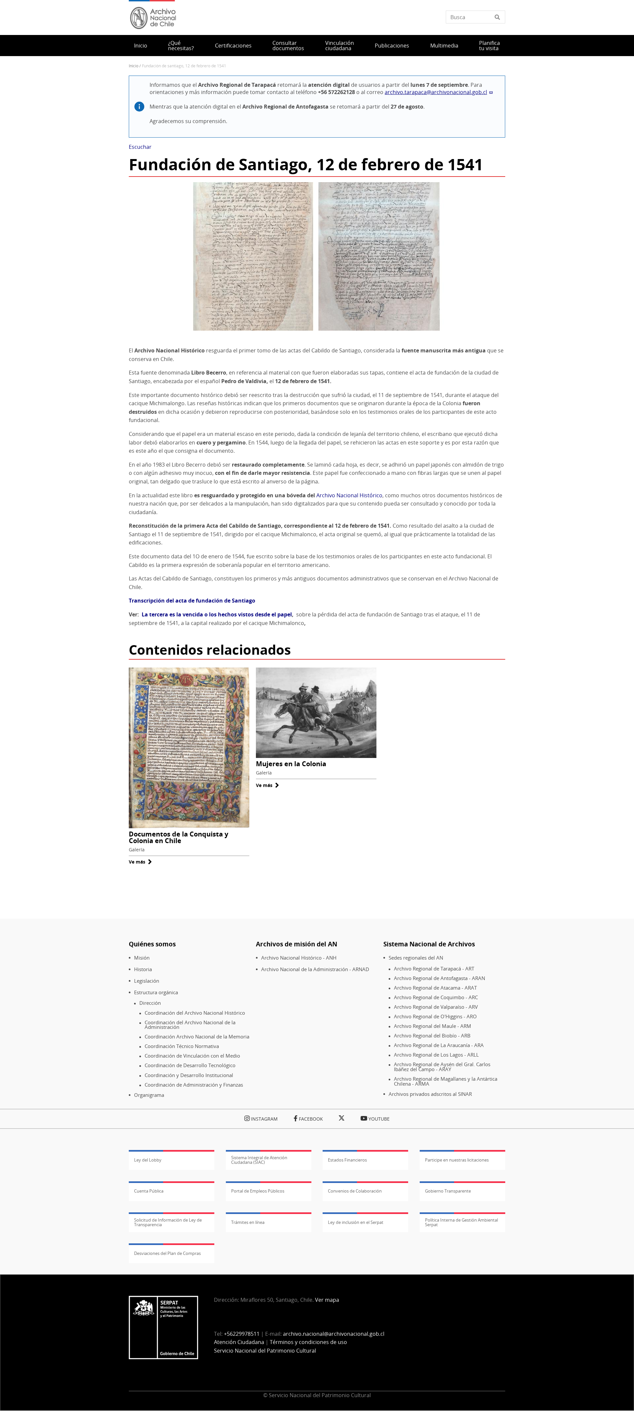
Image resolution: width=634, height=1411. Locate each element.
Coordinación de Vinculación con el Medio (192, 1055)
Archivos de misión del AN (296, 944)
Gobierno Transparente (448, 1191)
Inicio (140, 45)
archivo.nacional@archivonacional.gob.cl (333, 1333)
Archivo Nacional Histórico (349, 495)
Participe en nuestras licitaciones (457, 1160)
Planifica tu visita (489, 45)
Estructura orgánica (156, 992)
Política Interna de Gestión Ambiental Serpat (461, 1222)
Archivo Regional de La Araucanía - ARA (439, 1045)
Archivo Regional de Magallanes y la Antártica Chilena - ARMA (445, 1081)
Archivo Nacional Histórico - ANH (298, 958)
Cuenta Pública (148, 1191)
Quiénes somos (152, 944)
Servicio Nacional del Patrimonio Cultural (265, 1350)
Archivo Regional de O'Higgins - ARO (435, 1016)
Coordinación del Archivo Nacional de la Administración (190, 1025)
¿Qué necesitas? (181, 45)
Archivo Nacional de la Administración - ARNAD (315, 969)
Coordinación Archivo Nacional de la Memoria (197, 1036)
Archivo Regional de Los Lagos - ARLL (436, 1054)
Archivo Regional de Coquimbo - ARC (436, 997)
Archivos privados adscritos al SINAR (430, 1094)
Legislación (146, 981)
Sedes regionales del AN (416, 958)
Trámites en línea (247, 1222)
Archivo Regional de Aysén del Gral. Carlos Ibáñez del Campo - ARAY (442, 1066)
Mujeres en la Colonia (291, 763)
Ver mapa (327, 1299)
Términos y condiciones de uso (308, 1342)
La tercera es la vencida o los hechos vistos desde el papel (217, 614)
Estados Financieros (347, 1160)
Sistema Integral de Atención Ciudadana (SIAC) (259, 1160)
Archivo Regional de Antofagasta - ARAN (439, 978)
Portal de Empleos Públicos (257, 1191)
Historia (143, 969)
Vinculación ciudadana (339, 45)
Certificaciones (233, 45)
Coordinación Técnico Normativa (182, 1046)
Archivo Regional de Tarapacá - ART (434, 968)
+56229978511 (242, 1333)
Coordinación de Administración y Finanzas (194, 1084)
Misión (142, 958)
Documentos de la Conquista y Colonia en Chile (178, 837)
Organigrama (149, 1095)
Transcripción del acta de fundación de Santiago (192, 600)
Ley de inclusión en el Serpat (355, 1222)
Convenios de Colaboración (355, 1191)
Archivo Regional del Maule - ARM (432, 1026)
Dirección (150, 1003)
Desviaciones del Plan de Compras (167, 1253)
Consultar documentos (288, 45)
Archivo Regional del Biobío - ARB (432, 1035)
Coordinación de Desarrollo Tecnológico (190, 1065)
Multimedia (444, 45)
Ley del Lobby (147, 1160)
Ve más (140, 862)
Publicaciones (392, 45)
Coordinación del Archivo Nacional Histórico (195, 1012)
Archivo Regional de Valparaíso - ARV (436, 1006)
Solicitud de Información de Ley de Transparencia (168, 1222)
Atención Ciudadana (239, 1342)
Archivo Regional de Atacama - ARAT (435, 987)
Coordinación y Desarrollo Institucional (189, 1075)
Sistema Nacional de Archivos (429, 944)
